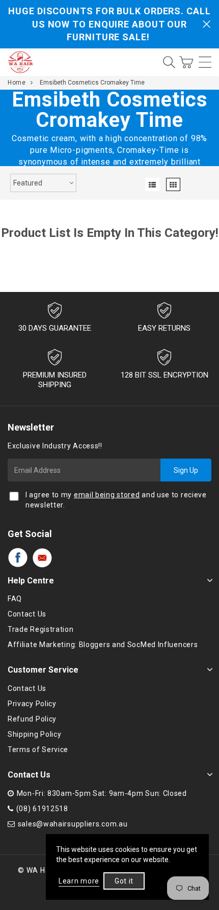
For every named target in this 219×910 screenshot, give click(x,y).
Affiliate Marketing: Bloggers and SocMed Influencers (103, 644)
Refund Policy (32, 719)
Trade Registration (41, 629)
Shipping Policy (35, 734)
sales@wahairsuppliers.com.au (73, 824)
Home (16, 82)
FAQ (15, 599)
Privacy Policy (32, 704)
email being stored (107, 495)
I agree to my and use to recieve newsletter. (116, 500)
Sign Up (186, 470)
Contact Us (27, 614)
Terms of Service (38, 749)
